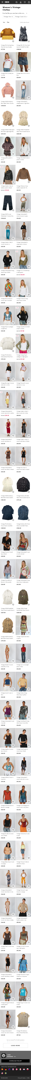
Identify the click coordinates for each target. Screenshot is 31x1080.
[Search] (16, 2)
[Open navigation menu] (2, 2)
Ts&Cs (28, 1077)
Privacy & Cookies (22, 1077)
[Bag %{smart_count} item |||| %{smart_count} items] (29, 2)
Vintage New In (8, 16)
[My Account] (21, 2)
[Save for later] (13, 41)
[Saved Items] (25, 2)
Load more (15, 1045)
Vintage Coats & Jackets (22, 16)
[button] (2, 1069)
